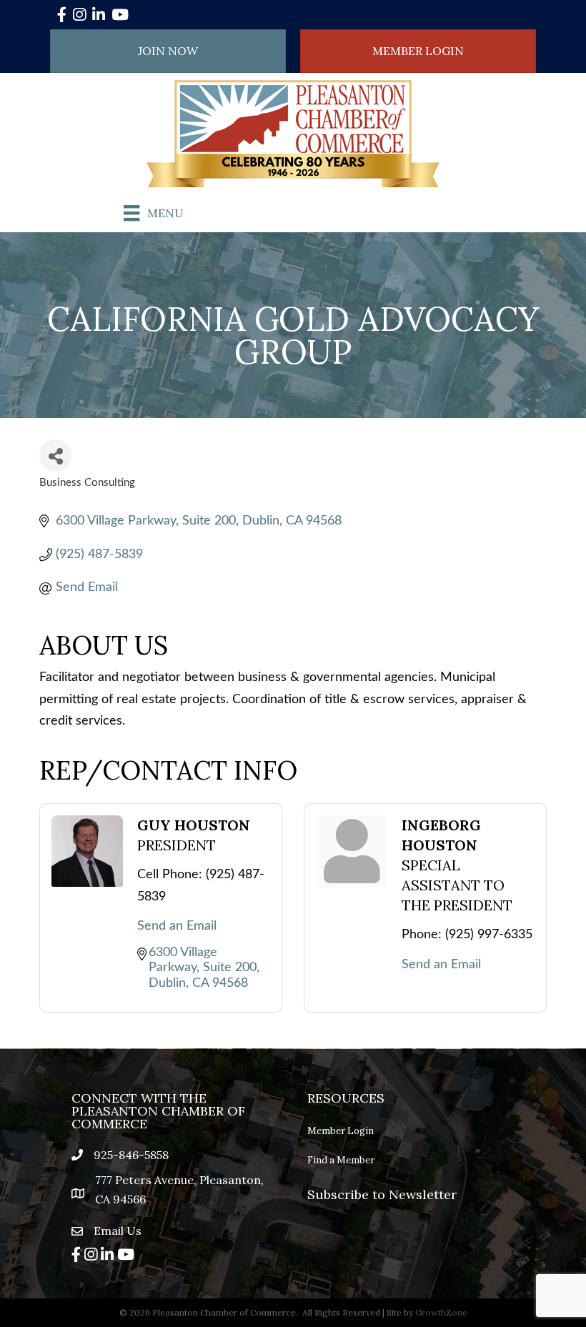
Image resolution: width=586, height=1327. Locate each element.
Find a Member (340, 1160)
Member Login (340, 1131)
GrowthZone (441, 1312)
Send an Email (177, 926)
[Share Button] (55, 455)
